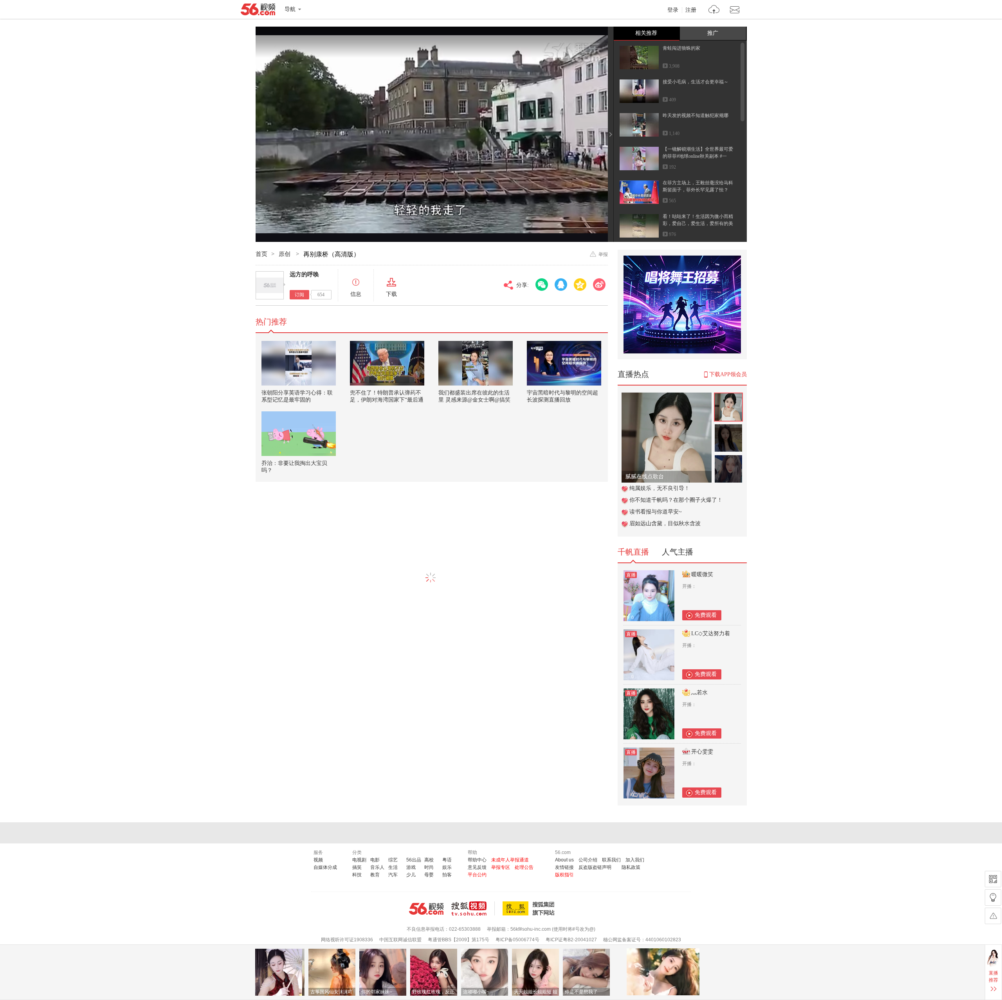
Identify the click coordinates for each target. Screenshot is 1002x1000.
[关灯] (993, 897)
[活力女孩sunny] (667, 397)
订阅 (299, 294)
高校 (429, 860)
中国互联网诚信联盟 (400, 939)
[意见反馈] (993, 916)
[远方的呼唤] (270, 285)
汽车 (393, 874)
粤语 (447, 860)
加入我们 (634, 860)
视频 (318, 860)
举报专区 (500, 867)
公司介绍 (587, 860)
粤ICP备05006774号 (517, 939)
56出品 (413, 860)
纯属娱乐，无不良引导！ (659, 488)
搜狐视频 (473, 908)
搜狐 (530, 908)
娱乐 (447, 867)
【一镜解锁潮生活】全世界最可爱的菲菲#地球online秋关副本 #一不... (698, 156)
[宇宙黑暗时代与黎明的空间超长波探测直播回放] (564, 363)
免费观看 (706, 615)
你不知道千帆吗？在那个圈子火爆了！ (676, 500)
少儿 (411, 874)
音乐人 (377, 867)
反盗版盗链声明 (594, 867)
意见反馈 (477, 867)
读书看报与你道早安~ (655, 512)
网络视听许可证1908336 (347, 939)
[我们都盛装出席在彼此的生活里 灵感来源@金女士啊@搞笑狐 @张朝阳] (475, 363)
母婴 (429, 874)
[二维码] (993, 879)
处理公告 (524, 867)
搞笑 (357, 867)
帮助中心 (477, 860)
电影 (375, 860)
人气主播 (677, 552)
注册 (690, 10)
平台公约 (477, 874)
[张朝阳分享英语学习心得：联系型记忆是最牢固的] (298, 363)
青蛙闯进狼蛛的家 (681, 48)
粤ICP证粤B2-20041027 (571, 939)
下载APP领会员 (728, 374)
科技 (357, 874)
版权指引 (564, 874)
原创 (285, 254)
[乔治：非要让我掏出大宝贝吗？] (298, 433)
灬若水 (699, 692)
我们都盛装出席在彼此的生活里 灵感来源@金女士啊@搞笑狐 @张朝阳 (474, 400)
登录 (672, 10)
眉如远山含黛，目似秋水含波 (665, 523)
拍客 (447, 874)
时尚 (429, 867)
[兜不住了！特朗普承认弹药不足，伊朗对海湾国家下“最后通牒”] (387, 363)
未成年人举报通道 (510, 860)
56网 (426, 908)
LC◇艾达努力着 (710, 633)
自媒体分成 (325, 867)
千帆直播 (633, 552)
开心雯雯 (702, 752)
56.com (258, 11)
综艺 (393, 860)
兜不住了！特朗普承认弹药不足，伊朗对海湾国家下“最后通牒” (387, 400)
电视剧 (359, 860)
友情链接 (564, 867)
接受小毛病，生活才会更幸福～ (695, 82)
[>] (714, 10)
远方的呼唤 (304, 274)
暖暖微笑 (702, 574)
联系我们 (611, 860)
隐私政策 (631, 867)
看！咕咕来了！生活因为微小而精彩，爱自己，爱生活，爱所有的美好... (698, 223)
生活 (393, 867)
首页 (261, 254)
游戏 (411, 867)
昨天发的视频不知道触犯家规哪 (695, 115)
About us (564, 860)
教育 (375, 874)
